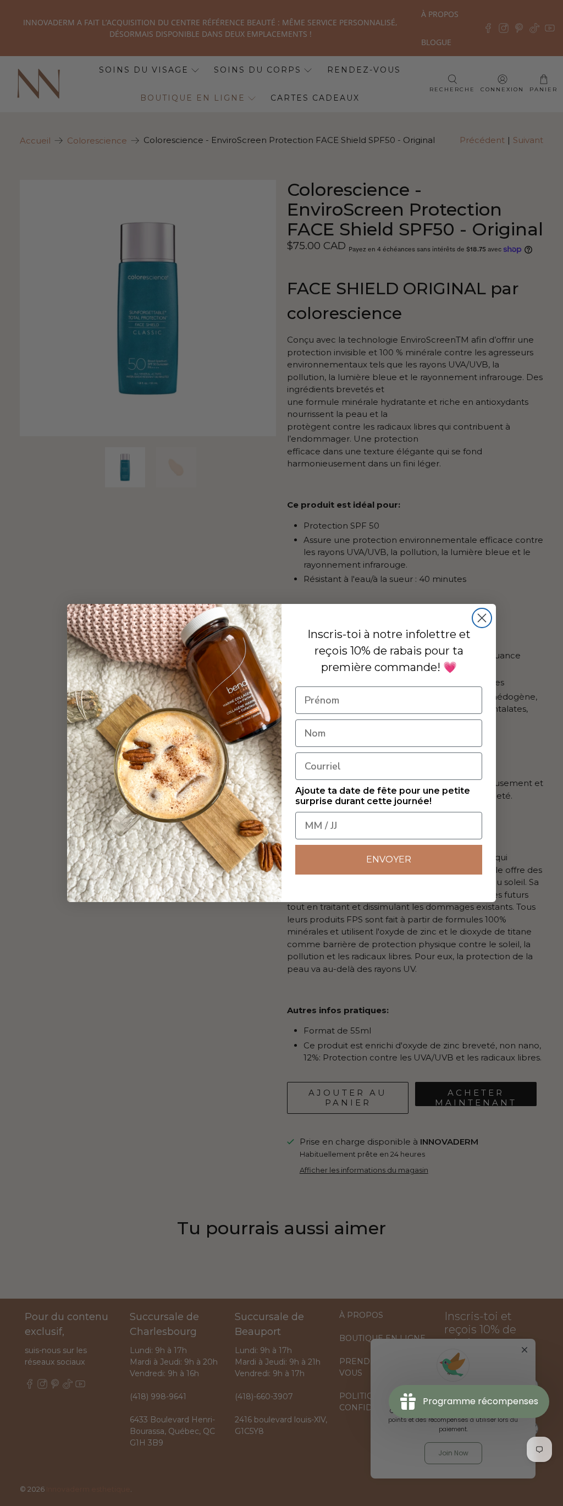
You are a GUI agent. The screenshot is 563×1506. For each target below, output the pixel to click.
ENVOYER (388, 859)
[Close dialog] (482, 618)
